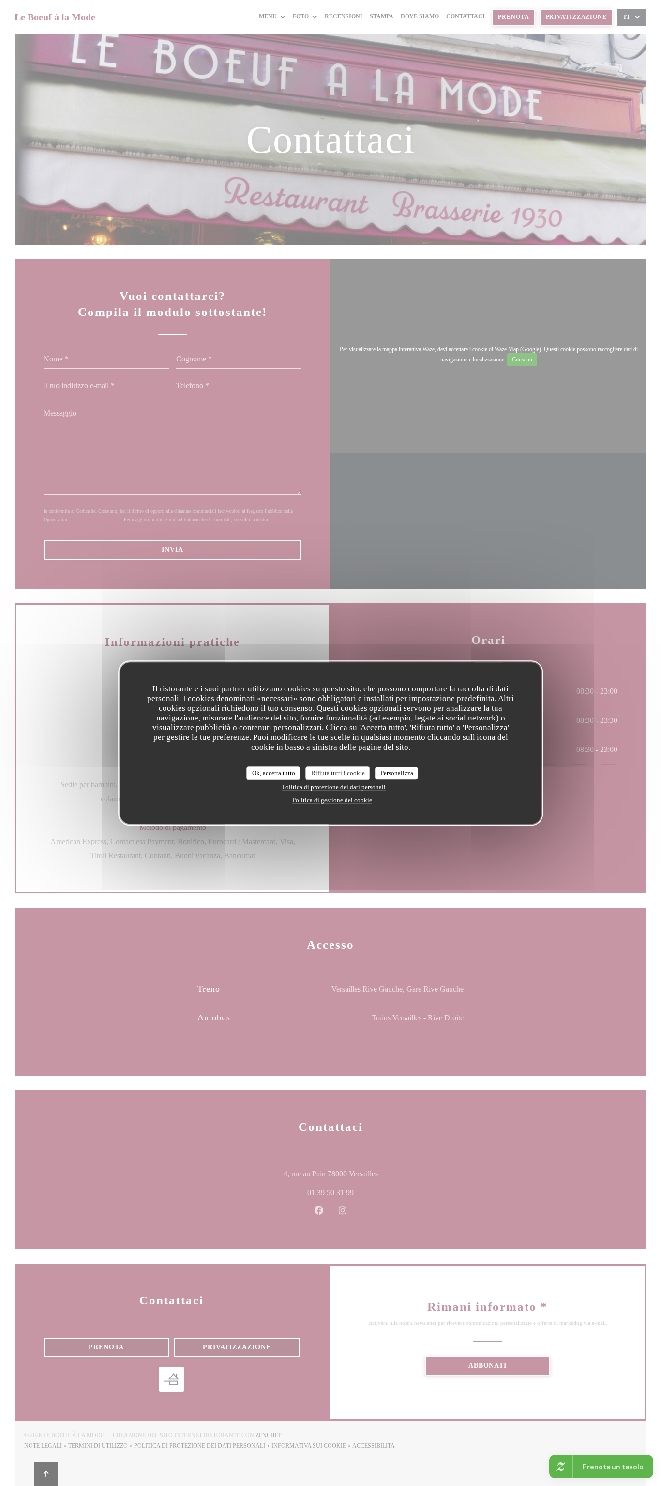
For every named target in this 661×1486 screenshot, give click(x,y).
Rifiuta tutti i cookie (338, 773)
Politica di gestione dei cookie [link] (332, 800)
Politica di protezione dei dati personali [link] (334, 787)
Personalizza (396, 773)
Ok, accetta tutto (273, 773)
